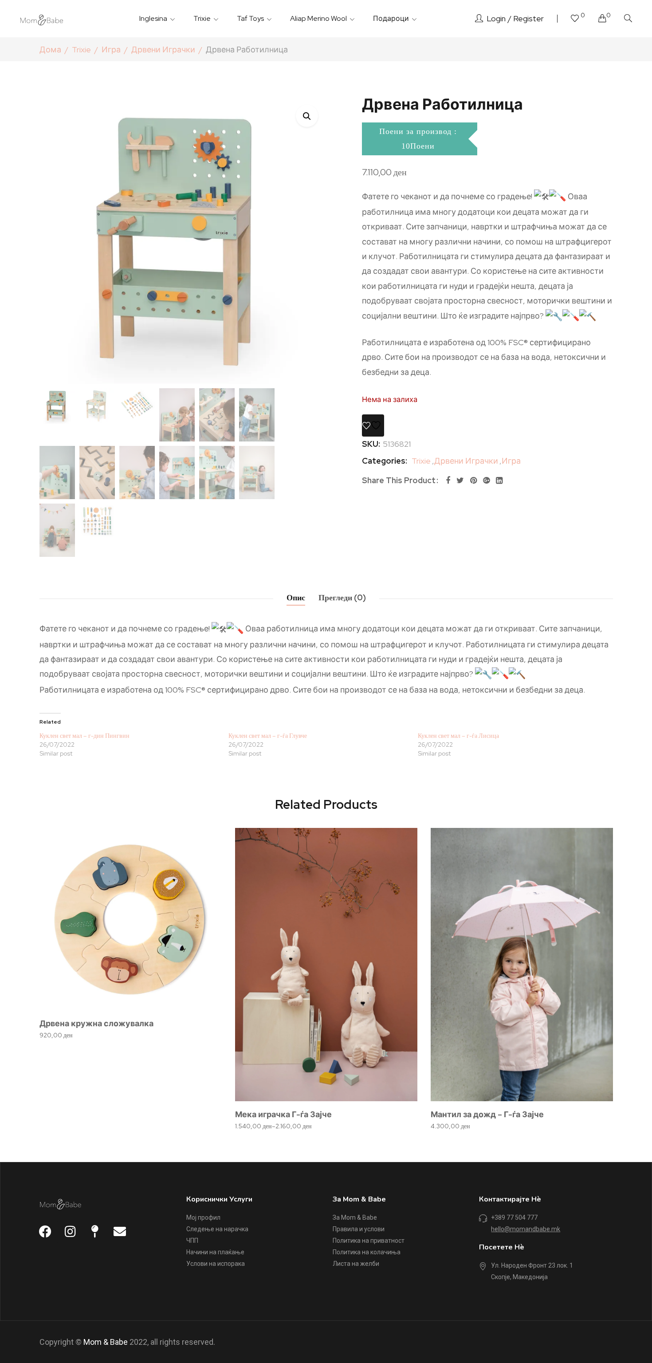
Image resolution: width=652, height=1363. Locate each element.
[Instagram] (70, 1231)
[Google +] (486, 480)
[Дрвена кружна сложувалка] (130, 919)
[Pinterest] (473, 480)
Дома (50, 49)
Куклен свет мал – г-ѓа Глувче (267, 736)
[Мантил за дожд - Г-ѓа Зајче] (522, 964)
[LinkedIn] (499, 480)
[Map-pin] (94, 1231)
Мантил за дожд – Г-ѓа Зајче (487, 1114)
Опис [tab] (296, 597)
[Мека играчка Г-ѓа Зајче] (326, 964)
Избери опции (331, 1099)
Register (528, 18)
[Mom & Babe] (42, 18)
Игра (111, 49)
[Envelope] (119, 1231)
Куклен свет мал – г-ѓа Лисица (458, 736)
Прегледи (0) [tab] (342, 597)
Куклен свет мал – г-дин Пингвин (84, 736)
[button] (307, 116)
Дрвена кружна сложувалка (96, 1023)
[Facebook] (448, 480)
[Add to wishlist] (373, 425)
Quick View (203, 871)
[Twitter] (460, 480)
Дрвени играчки (163, 49)
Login (496, 18)
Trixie (81, 49)
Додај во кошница (135, 1008)
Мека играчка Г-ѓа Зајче (283, 1114)
